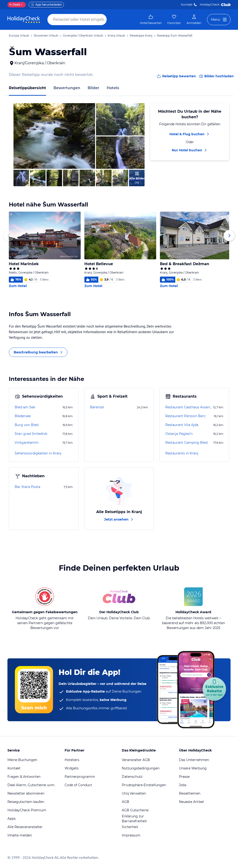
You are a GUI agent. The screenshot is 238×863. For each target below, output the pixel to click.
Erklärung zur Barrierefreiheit (134, 818)
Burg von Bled (26, 425)
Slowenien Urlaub (46, 35)
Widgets (72, 768)
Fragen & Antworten (23, 777)
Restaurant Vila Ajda (181, 425)
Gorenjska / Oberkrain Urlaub (83, 35)
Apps (11, 818)
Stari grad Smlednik (31, 434)
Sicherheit (130, 827)
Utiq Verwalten (134, 793)
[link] (151, 19)
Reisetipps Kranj (141, 35)
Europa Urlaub (19, 35)
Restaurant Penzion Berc (185, 416)
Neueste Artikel (191, 802)
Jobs (182, 785)
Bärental (97, 407)
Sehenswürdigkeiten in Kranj (38, 453)
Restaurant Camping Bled (186, 442)
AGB (125, 802)
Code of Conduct (78, 785)
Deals (14, 4)
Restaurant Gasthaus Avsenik (188, 407)
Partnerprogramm (80, 777)
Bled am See (25, 407)
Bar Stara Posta (27, 487)
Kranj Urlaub (116, 35)
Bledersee (23, 416)
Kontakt (186, 4)
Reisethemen (189, 793)
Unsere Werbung (193, 768)
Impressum (131, 835)
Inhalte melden (19, 835)
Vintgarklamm (27, 442)
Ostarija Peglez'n (179, 434)
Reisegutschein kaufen (25, 802)
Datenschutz (132, 777)
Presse (184, 777)
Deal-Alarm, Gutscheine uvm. (31, 785)
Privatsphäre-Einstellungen (144, 785)
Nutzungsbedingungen (140, 768)
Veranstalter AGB (136, 760)
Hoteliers (72, 760)
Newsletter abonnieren (25, 793)
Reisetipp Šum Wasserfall (174, 35)
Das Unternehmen (194, 760)
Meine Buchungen (22, 760)
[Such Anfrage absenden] (111, 19)
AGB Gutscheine (135, 810)
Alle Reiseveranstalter (25, 827)
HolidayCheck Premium (26, 810)
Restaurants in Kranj (181, 453)
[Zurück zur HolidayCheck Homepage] (23, 19)
